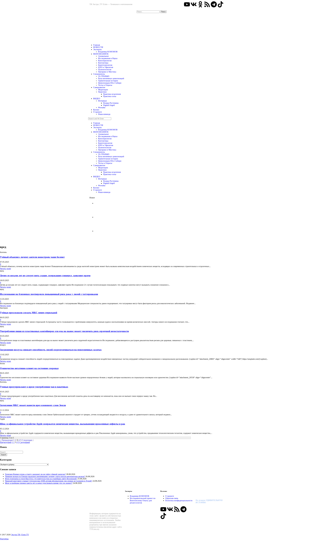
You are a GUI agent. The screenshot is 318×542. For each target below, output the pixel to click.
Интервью (102, 101)
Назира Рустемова (111, 103)
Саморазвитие (99, 87)
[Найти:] (148, 12)
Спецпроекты (99, 74)
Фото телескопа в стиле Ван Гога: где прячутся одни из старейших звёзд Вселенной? (41, 479)
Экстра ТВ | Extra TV (20, 535)
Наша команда (104, 114)
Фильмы (101, 107)
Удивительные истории (108, 81)
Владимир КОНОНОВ (108, 52)
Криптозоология (105, 65)
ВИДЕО (96, 98)
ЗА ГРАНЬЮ (103, 76)
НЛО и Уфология (105, 67)
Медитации (103, 90)
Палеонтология (104, 69)
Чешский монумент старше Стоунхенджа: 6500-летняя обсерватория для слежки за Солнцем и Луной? (48, 481)
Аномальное (103, 56)
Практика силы (109, 96)
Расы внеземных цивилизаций (111, 78)
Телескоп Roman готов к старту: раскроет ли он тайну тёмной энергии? (35, 474)
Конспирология (104, 61)
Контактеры (103, 63)
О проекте (97, 112)
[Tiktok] (220, 4)
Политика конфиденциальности (178, 500)
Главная (96, 45)
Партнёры (4, 539)
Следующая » (27, 440)
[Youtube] (187, 4)
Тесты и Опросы (105, 85)
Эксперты (97, 49)
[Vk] (194, 4)
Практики (102, 92)
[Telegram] (214, 4)
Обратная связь (171, 498)
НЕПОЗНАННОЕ (101, 54)
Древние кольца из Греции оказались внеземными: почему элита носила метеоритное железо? (45, 476)
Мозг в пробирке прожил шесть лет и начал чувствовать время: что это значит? (38, 483)
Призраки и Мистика (107, 72)
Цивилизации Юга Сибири (109, 83)
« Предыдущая (6, 440)
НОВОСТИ (98, 47)
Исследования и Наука (107, 58)
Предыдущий (5, 442)
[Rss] (207, 4)
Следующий (24, 442)
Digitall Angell (109, 105)
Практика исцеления (112, 94)
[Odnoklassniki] (200, 4)
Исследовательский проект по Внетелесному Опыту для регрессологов (142, 500)
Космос (96, 110)
